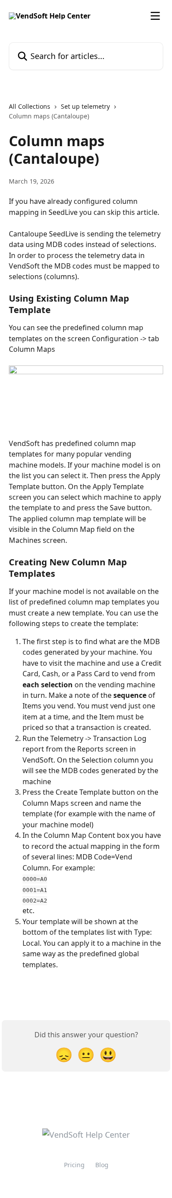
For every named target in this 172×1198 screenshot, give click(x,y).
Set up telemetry (85, 106)
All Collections (29, 106)
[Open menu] (155, 16)
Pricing (74, 1165)
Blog (101, 1165)
